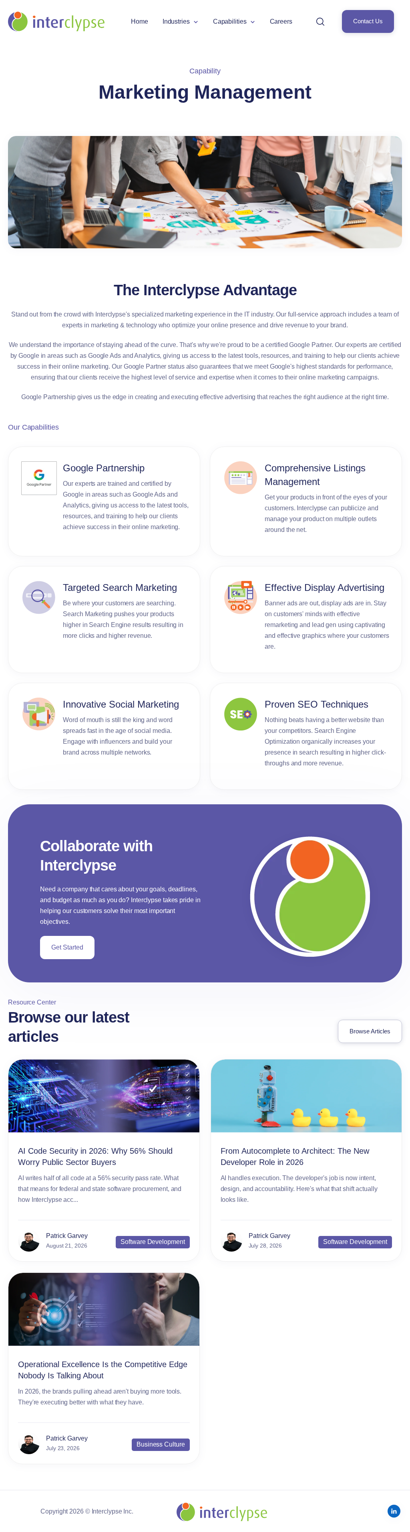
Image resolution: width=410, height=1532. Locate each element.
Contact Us (368, 21)
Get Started (67, 947)
